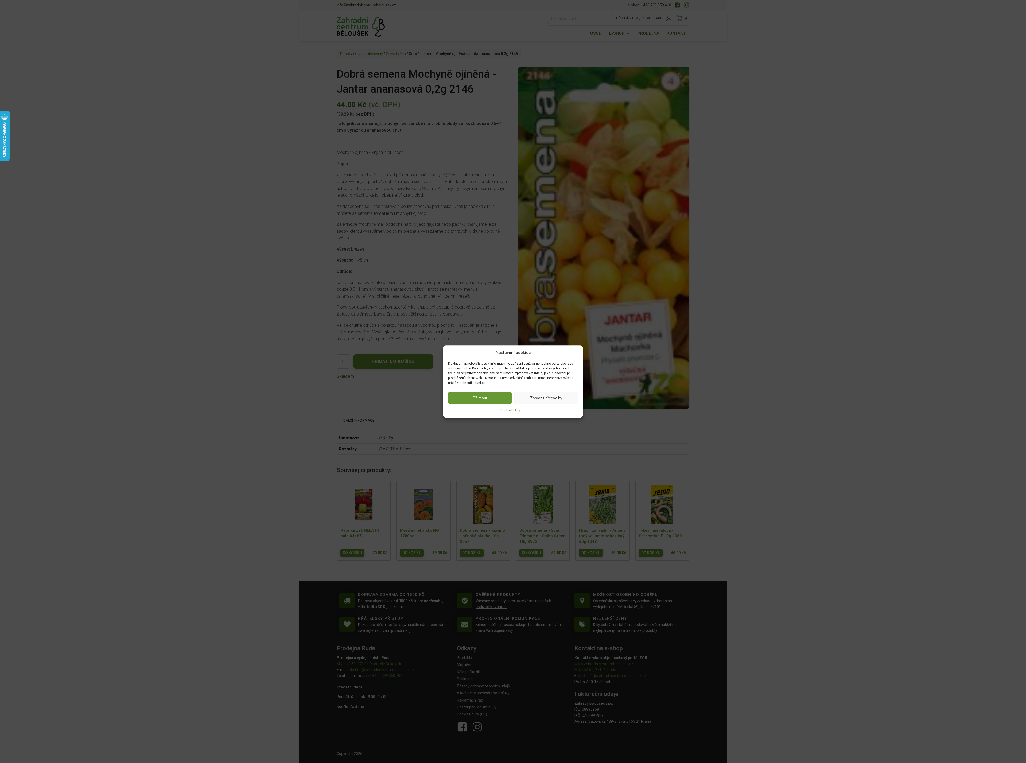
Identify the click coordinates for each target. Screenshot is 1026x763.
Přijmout (480, 398)
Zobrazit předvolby (546, 398)
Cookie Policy (510, 410)
